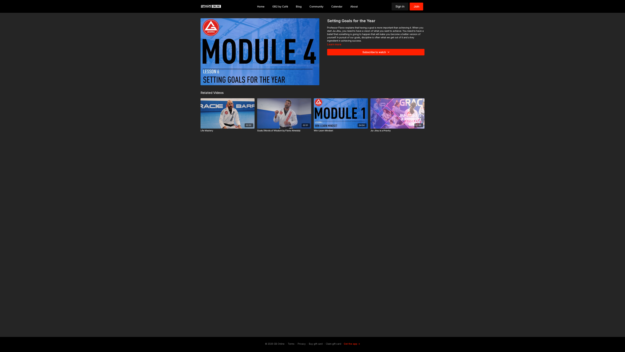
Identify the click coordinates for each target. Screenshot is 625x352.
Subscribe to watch (374, 52)
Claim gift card (333, 343)
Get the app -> (352, 343)
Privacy (302, 343)
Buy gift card (316, 343)
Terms (291, 343)
